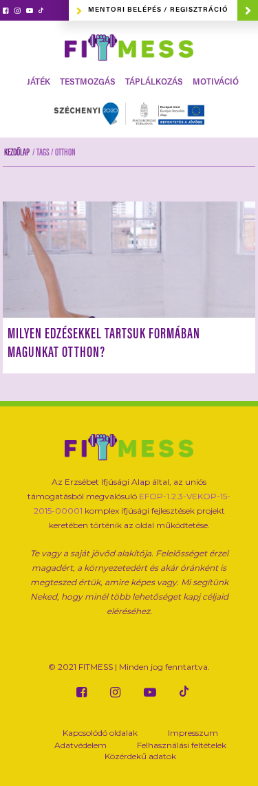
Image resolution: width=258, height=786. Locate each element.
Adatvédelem (80, 745)
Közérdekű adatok (140, 756)
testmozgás (88, 82)
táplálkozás (154, 82)
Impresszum (193, 733)
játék (38, 82)
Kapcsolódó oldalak (100, 733)
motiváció (216, 82)
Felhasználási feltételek (181, 745)
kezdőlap (17, 153)
